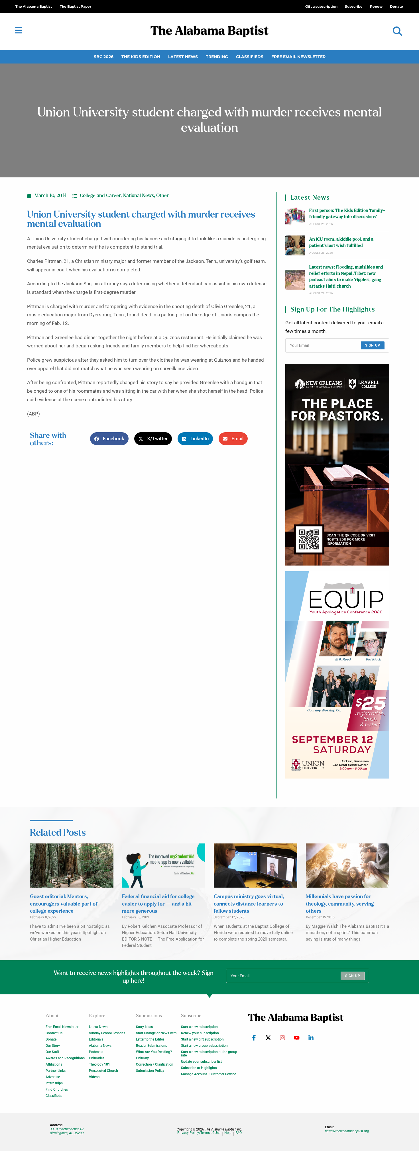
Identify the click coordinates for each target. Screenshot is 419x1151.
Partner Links (56, 1071)
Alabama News (100, 1046)
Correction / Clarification (154, 1064)
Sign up (372, 345)
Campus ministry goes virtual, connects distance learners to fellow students (249, 904)
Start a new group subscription (204, 1046)
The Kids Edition (140, 56)
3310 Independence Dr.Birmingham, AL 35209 (67, 1131)
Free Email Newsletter (298, 56)
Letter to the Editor (150, 1039)
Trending (217, 56)
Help (227, 1133)
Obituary (142, 1058)
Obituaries (96, 1058)
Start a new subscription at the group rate (209, 1053)
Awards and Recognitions (65, 1058)
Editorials (96, 1039)
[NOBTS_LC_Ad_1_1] (337, 465)
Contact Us (54, 1033)
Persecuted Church (103, 1071)
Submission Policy (150, 1071)
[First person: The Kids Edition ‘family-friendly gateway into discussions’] (295, 217)
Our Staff (52, 1052)
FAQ (238, 1133)
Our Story (53, 1046)
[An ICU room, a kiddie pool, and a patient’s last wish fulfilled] (295, 245)
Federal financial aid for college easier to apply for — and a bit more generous (158, 904)
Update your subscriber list (201, 1062)
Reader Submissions (151, 1046)
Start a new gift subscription (202, 1039)
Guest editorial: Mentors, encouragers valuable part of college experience (63, 904)
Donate (51, 1039)
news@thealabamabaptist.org (347, 1131)
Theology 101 (99, 1064)
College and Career (100, 195)
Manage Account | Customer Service (208, 1074)
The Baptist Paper (75, 6)
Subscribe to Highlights (199, 1068)
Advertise (53, 1077)
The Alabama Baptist (33, 6)
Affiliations (54, 1064)
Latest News (183, 56)
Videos (94, 1077)
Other (162, 195)
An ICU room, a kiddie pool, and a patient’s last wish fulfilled (341, 242)
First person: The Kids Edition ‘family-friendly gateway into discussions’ (347, 213)
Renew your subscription (200, 1033)
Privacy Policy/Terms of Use (198, 1133)
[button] (397, 31)
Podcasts (96, 1052)
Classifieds (249, 56)
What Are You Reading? (154, 1052)
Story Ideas (144, 1027)
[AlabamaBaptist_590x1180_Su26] (337, 675)
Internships (54, 1083)
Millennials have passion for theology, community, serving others (340, 904)
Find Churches (57, 1089)
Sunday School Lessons (107, 1033)
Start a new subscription (199, 1027)
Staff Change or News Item (156, 1033)
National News (138, 195)
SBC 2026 (103, 56)
